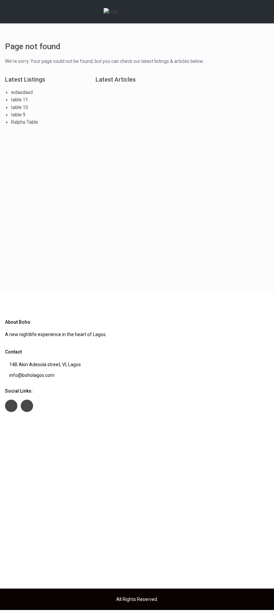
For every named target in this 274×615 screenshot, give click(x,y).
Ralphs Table (24, 122)
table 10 (19, 107)
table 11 (19, 99)
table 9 (18, 114)
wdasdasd (22, 92)
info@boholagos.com (31, 375)
